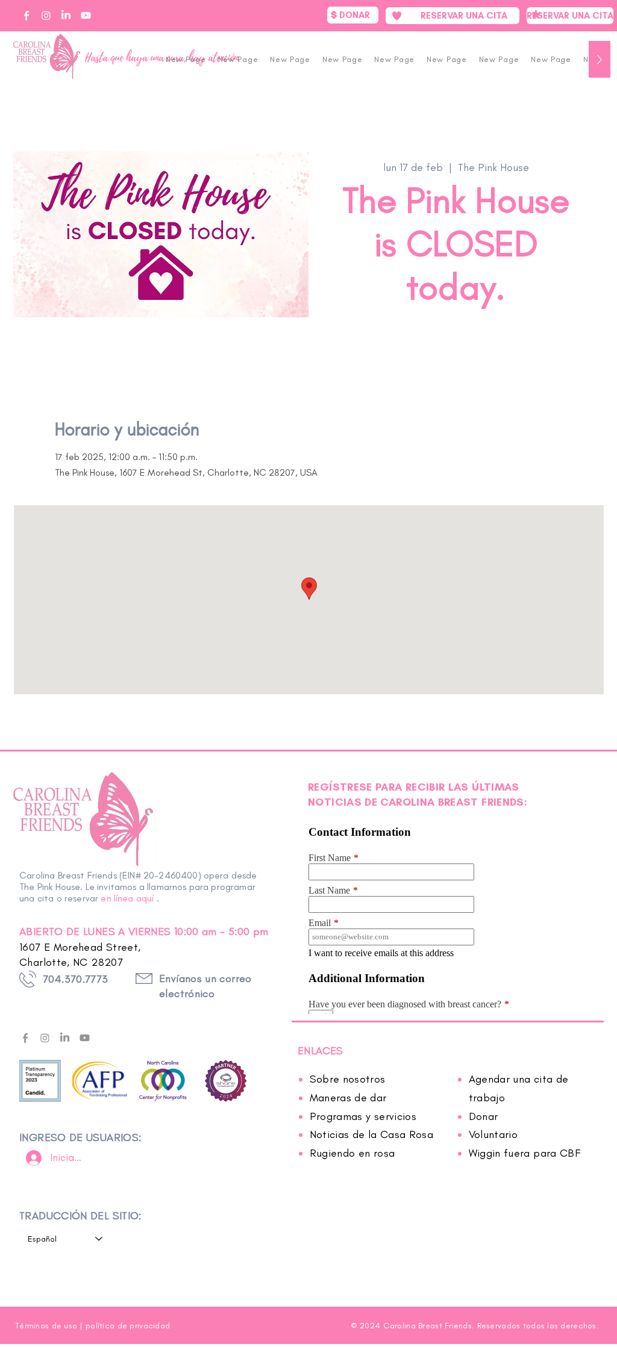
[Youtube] (84, 1038)
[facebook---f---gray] (25, 1038)
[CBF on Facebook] (26, 15)
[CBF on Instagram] (46, 15)
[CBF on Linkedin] (66, 15)
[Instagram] (45, 1038)
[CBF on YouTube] (86, 15)
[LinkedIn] (64, 1038)
